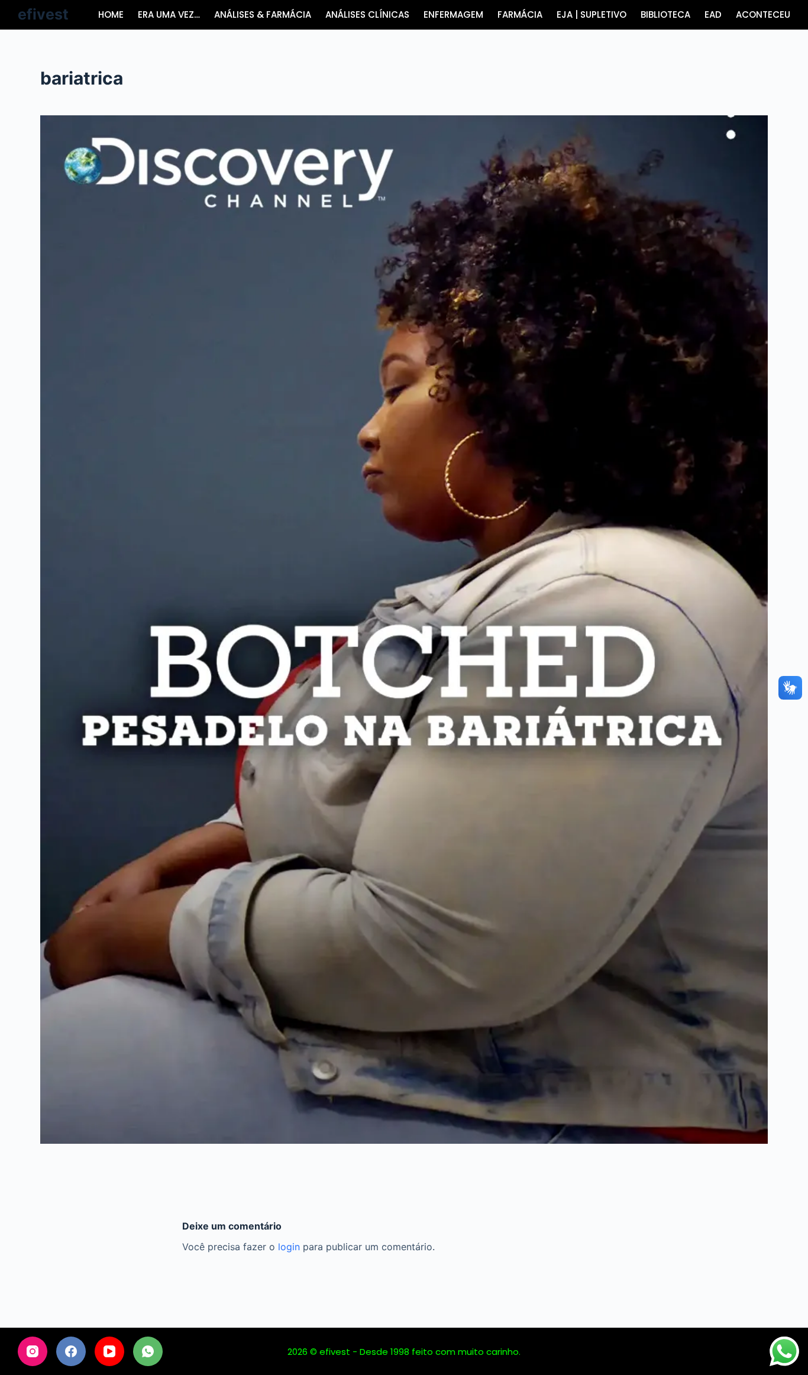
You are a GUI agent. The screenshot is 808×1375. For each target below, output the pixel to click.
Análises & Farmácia (262, 14)
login (289, 1247)
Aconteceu (763, 14)
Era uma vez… (169, 14)
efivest (43, 14)
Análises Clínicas (367, 14)
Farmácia (519, 14)
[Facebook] (71, 1351)
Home (111, 14)
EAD (713, 14)
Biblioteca (665, 14)
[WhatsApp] (148, 1351)
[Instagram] (32, 1351)
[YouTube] (109, 1351)
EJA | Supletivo (591, 14)
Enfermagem (453, 14)
